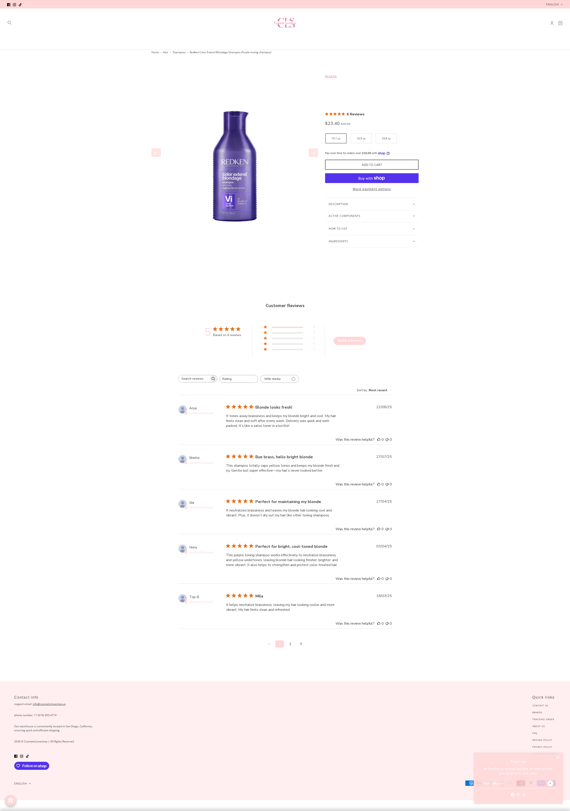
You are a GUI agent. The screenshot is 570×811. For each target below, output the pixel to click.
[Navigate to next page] (301, 644)
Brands (537, 712)
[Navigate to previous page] (269, 644)
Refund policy (542, 740)
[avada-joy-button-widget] (10, 800)
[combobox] (239, 379)
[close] (558, 757)
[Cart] (560, 23)
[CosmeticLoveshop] (285, 23)
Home (155, 52)
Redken (331, 76)
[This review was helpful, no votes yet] (378, 439)
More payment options (372, 189)
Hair (165, 52)
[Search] (9, 22)
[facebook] (8, 4)
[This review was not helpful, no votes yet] (387, 439)
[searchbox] (193, 378)
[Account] (552, 23)
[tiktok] (20, 4)
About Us (538, 726)
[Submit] (550, 783)
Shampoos (179, 52)
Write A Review (350, 340)
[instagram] (14, 4)
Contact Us (540, 705)
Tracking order (543, 719)
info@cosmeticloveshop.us (49, 704)
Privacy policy (542, 746)
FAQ (534, 733)
